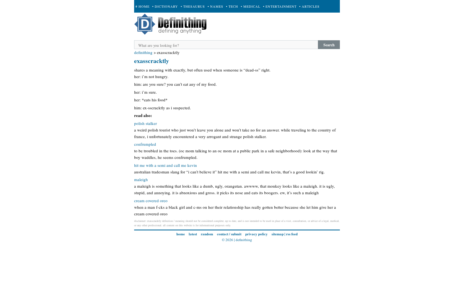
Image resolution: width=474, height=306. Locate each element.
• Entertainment (280, 6)
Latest (193, 233)
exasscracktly (151, 60)
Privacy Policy (256, 233)
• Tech (232, 6)
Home (180, 233)
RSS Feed (292, 233)
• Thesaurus (193, 6)
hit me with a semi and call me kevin (165, 165)
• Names (215, 6)
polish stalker (145, 123)
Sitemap (278, 233)
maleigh (141, 179)
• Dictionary (165, 6)
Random (207, 233)
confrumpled (145, 144)
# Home (142, 6)
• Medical (250, 6)
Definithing (143, 52)
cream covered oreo (151, 200)
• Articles (309, 6)
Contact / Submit (229, 233)
